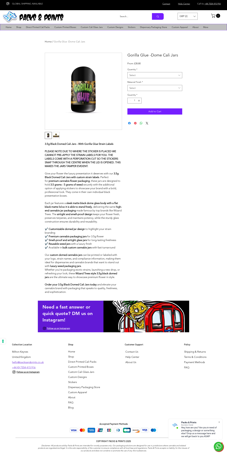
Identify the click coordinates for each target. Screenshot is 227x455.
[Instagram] (44, 328)
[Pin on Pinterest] (135, 123)
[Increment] (139, 100)
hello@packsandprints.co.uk (28, 362)
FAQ (70, 402)
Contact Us (131, 351)
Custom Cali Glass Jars (81, 371)
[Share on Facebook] (129, 123)
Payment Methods (195, 362)
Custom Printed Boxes (81, 366)
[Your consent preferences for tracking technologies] (3, 341)
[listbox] (188, 16)
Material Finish (135, 82)
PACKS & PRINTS (42, 16)
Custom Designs (77, 377)
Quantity (132, 69)
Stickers (72, 382)
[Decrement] (130, 100)
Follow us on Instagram (58, 328)
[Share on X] (147, 123)
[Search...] (158, 16)
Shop (71, 356)
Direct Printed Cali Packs (82, 361)
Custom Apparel (77, 392)
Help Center (132, 356)
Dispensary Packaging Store (84, 387)
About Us (130, 362)
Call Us (209, 3)
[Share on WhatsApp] (141, 123)
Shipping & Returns (195, 351)
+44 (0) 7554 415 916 (24, 367)
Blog (71, 407)
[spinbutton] (134, 100)
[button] (188, 16)
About (71, 397)
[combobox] (154, 75)
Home (48, 41)
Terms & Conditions (195, 356)
